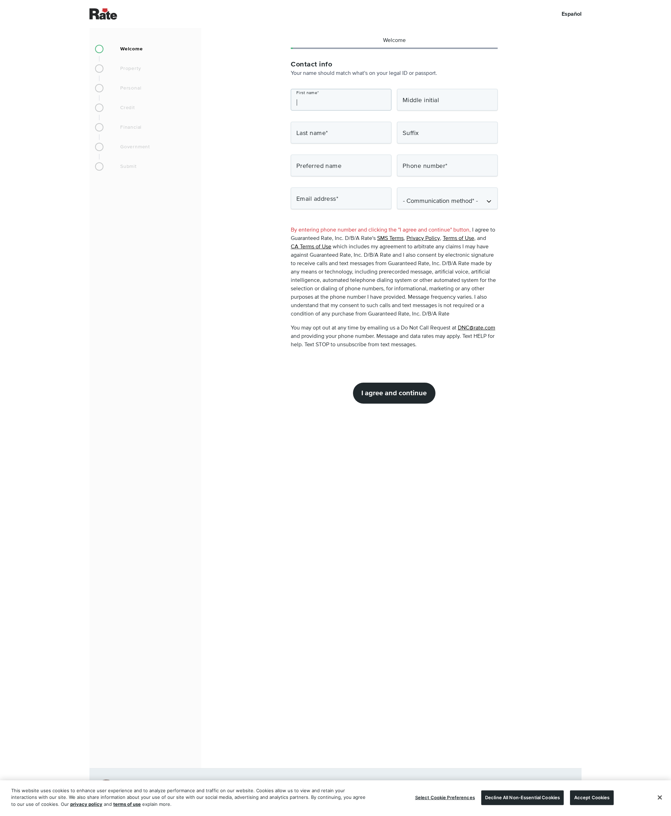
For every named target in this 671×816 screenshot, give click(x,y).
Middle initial (421, 100)
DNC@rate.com (476, 328)
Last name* (312, 133)
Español (572, 14)
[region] (335, 798)
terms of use (127, 804)
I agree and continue (394, 393)
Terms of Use (458, 238)
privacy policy (86, 804)
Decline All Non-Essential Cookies (522, 797)
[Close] (660, 797)
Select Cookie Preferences (445, 797)
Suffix (411, 133)
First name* (307, 93)
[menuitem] (145, 49)
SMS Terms (390, 238)
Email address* (317, 199)
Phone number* (425, 166)
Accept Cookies (592, 797)
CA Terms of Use (311, 247)
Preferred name (318, 166)
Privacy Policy (423, 238)
